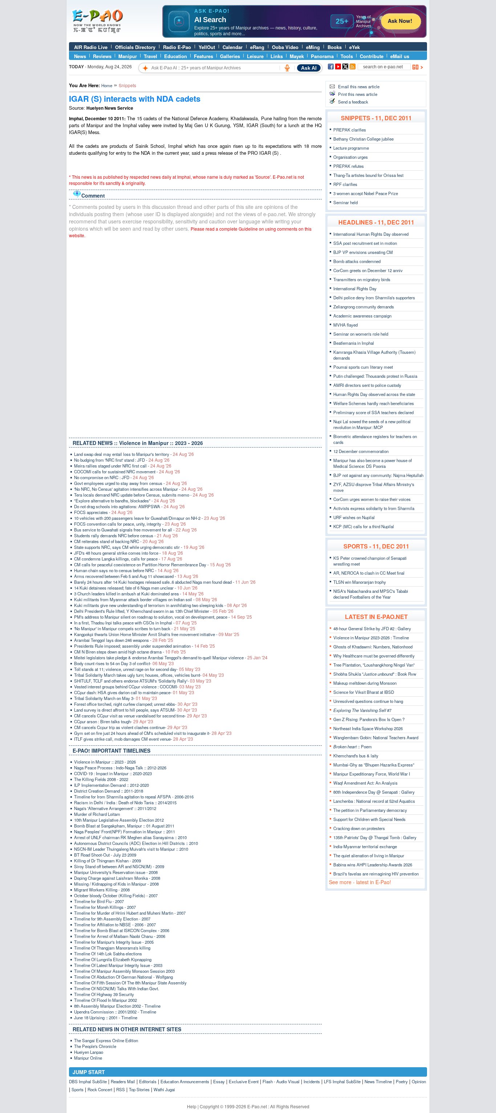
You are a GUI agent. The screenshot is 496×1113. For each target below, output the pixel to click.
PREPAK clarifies (349, 130)
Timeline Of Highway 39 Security (104, 994)
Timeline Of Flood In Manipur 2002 (105, 1000)
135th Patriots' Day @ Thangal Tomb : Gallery (374, 837)
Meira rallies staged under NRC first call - (122, 466)
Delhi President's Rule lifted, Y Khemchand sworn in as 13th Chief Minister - (153, 611)
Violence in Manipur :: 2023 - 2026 (105, 762)
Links (277, 56)
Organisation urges (350, 157)
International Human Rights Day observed (370, 234)
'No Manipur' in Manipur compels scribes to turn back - (134, 628)
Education (175, 56)
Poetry (402, 1081)
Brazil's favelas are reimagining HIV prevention (376, 874)
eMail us (399, 56)
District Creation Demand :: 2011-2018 (108, 791)
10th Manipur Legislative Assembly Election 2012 (119, 820)
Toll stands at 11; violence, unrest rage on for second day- (137, 669)
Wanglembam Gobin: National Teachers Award (375, 737)
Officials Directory (135, 47)
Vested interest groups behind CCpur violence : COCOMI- (137, 686)
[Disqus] (195, 336)
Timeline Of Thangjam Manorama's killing (112, 948)
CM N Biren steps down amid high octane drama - (130, 652)
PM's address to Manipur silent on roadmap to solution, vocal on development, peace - (163, 617)
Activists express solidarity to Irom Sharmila (373, 508)
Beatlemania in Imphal (353, 343)
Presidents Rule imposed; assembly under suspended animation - (144, 646)
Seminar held (345, 202)
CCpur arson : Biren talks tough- (113, 721)
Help (191, 1106)
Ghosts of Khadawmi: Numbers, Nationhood (372, 646)
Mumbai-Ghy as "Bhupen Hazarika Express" (373, 765)
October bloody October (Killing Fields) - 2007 (116, 895)
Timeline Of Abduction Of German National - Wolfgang (123, 977)
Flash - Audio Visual (281, 1081)
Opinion (419, 1081)
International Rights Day (355, 288)
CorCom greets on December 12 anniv (368, 270)
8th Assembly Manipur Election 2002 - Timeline (117, 1006)
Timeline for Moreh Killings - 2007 (105, 907)
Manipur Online (88, 1058)
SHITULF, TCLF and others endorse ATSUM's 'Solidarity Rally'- (142, 681)
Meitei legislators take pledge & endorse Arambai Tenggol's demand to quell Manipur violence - (171, 657)
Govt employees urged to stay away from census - (130, 483)
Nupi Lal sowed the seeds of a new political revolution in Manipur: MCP (372, 424)
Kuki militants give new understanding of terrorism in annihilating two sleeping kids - (160, 605)
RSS (120, 1089)
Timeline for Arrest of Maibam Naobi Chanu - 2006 (119, 936)
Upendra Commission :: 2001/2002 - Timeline (115, 1012)
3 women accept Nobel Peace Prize (365, 193)
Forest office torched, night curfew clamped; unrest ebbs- (136, 704)
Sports (78, 1089)
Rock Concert (100, 1089)
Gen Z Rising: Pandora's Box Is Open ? (368, 719)
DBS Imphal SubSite (88, 1081)
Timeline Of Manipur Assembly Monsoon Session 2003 (124, 971)
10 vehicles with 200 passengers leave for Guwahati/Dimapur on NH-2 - (149, 518)
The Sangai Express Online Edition (106, 1040)
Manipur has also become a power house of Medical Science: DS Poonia (372, 463)
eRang (257, 47)
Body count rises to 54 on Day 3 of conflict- (124, 663)
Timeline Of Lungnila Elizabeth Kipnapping (112, 959)
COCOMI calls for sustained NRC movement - (127, 471)
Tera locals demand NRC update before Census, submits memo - (144, 495)
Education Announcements (184, 1081)
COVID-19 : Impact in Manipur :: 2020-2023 (113, 773)
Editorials (147, 1081)
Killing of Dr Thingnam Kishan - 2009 (107, 860)
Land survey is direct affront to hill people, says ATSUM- (135, 710)
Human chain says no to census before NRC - (126, 570)
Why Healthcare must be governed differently (374, 656)
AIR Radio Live (90, 47)
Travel (150, 56)
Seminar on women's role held (360, 334)
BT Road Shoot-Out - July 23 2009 (105, 855)
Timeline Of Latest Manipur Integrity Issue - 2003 (118, 965)
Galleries (230, 56)
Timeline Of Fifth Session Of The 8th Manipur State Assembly (130, 982)
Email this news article (358, 86)
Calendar (233, 47)
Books (335, 47)
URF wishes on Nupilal (354, 517)
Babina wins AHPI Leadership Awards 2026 (372, 864)
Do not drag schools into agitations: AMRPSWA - (129, 506)
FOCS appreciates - (103, 512)
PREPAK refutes (348, 166)
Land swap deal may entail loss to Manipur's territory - (134, 454)
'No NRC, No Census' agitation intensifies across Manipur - (138, 489)
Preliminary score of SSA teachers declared (373, 412)
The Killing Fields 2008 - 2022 (101, 779)
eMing (313, 47)
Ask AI (309, 68)
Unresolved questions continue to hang (368, 701)
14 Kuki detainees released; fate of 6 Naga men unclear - (136, 588)
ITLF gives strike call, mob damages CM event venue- (133, 739)
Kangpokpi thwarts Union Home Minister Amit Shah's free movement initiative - (156, 634)
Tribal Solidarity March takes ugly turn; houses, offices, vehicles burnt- (149, 675)
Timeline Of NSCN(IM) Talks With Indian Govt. (116, 988)
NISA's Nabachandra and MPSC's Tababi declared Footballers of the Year (370, 594)
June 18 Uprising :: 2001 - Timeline (105, 1017)
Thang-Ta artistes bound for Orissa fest (368, 175)
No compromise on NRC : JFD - (114, 477)
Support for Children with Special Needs (369, 819)
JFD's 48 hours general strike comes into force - (128, 553)
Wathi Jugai (164, 1089)
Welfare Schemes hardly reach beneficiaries (373, 403)
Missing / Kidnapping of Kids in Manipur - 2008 (116, 884)
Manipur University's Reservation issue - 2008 (116, 872)
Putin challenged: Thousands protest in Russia (375, 376)
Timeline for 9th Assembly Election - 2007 (112, 919)
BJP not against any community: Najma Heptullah (378, 475)
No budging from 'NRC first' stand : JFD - (122, 460)
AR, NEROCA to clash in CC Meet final (368, 573)
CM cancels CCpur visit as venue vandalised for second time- (140, 716)
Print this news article (357, 94)
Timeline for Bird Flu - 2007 (99, 901)
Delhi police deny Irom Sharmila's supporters (374, 297)
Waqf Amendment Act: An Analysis (365, 783)
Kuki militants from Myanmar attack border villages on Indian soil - (145, 599)
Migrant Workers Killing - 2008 (102, 890)
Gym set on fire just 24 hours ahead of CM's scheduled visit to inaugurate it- (153, 733)
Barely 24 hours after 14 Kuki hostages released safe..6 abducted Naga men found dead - (165, 582)
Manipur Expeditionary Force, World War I (371, 774)
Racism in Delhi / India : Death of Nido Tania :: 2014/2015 (125, 802)
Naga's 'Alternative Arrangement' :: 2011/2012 (115, 808)
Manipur (127, 56)
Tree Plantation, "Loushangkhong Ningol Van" (374, 665)
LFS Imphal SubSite (342, 1081)
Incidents (312, 1081)
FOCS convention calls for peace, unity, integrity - (130, 524)
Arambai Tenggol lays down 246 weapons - (123, 640)
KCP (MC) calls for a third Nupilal (363, 526)
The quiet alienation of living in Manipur (368, 855)
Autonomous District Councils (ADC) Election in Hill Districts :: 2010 (136, 843)
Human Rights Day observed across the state (374, 394)
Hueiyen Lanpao (88, 1052)
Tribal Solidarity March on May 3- (115, 698)
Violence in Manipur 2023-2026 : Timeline (371, 637)
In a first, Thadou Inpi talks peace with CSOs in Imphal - (135, 623)
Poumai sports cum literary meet (363, 367)
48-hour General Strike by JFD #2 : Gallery (372, 628)
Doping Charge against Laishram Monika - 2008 (117, 878)
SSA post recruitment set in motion (365, 243)
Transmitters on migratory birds (361, 279)
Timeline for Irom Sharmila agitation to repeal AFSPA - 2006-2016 (134, 797)
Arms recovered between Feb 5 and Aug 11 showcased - (136, 576)
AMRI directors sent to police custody (367, 385)
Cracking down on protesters (359, 828)
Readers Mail (123, 1081)
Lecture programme (351, 148)
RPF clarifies (345, 184)
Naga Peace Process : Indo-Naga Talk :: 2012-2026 (120, 767)
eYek (354, 47)
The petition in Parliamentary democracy (370, 810)
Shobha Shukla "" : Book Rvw (374, 674)
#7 (362, 710)
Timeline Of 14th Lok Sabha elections (108, 953)
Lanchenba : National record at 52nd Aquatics (374, 801)
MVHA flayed (345, 325)
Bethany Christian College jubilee (363, 139)
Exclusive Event (244, 1081)
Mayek (297, 56)
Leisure (255, 56)
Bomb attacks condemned (357, 261)
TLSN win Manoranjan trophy (359, 582)
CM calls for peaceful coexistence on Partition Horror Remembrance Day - (152, 564)
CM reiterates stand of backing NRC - (119, 541)
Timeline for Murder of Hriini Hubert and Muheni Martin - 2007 (130, 913)
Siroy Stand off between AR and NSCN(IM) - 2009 (119, 866)
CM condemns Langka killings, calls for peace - (128, 559)
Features (203, 56)
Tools (347, 56)
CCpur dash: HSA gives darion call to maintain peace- (134, 692)
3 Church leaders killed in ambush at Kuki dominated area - (139, 593)
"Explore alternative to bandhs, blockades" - (124, 500)
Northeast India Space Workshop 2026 (368, 728)
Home (106, 85)
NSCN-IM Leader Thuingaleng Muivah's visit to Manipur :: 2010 (131, 849)
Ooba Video (285, 47)
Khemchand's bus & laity (355, 755)
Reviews (102, 56)
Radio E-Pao (177, 47)
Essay (219, 1081)
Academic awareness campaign (362, 316)
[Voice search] (287, 68)
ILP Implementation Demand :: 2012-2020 (111, 785)
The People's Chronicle (95, 1046)
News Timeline (378, 1081)
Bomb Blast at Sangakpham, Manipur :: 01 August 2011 (124, 826)
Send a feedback (353, 102)
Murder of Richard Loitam (97, 814)
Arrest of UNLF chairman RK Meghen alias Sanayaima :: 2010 (130, 837)
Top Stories (139, 1089)
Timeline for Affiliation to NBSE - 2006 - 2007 (115, 924)
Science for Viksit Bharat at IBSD (363, 692)
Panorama (322, 56)
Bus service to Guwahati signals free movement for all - (135, 530)
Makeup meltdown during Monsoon (365, 683)
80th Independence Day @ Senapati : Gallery (374, 792)
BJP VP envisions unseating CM (363, 252)
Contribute (371, 56)
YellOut (207, 47)
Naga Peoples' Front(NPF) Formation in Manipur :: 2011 (124, 831)
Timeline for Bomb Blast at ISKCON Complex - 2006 (121, 930)
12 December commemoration (361, 451)
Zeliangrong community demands (363, 306)
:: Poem (352, 746)
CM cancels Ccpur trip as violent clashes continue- (130, 727)
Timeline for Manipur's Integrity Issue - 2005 (114, 942)
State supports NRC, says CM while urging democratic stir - (139, 547)
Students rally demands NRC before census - (126, 535)
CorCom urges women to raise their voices (372, 499)
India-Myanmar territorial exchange (365, 846)
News (80, 56)
